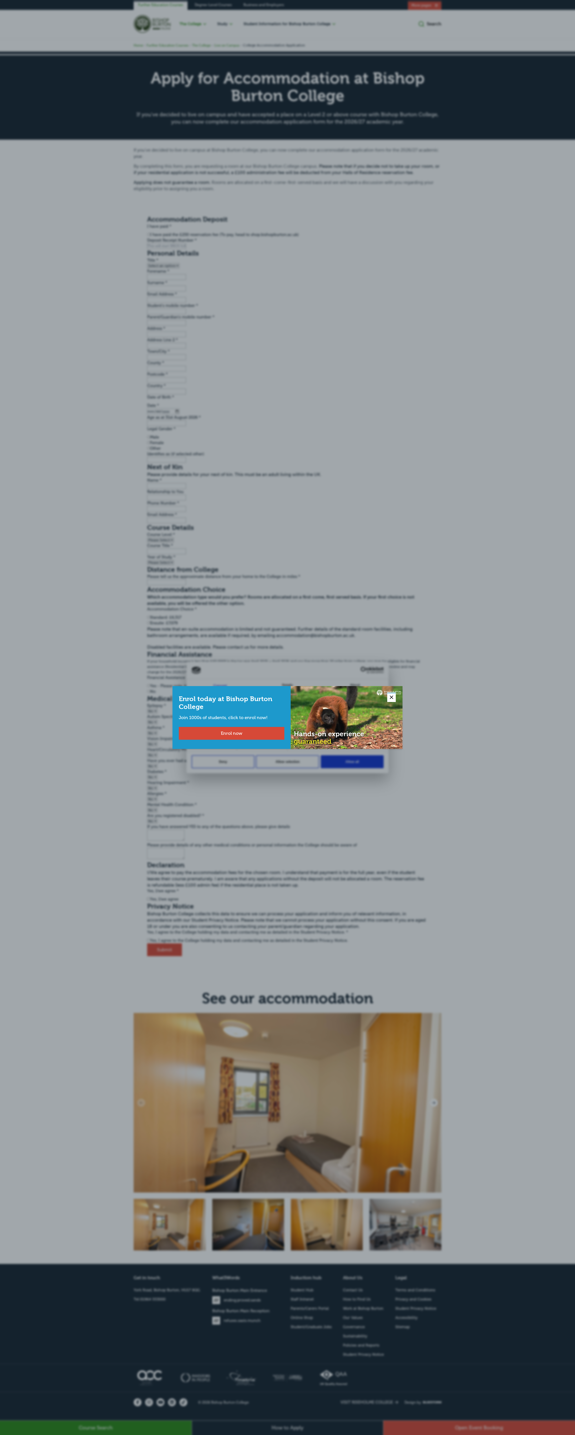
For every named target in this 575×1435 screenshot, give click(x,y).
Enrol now (231, 733)
